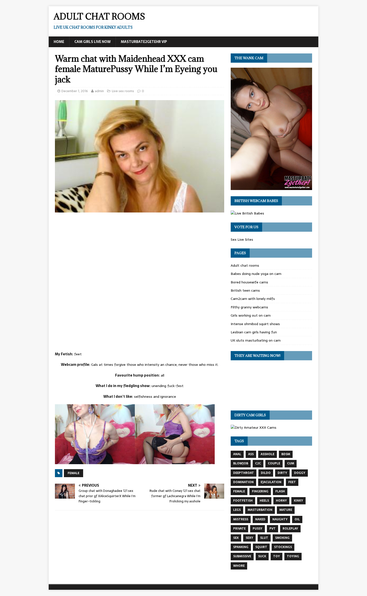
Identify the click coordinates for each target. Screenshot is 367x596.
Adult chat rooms (245, 265)
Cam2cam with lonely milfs (253, 298)
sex (236, 537)
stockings (283, 547)
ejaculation (271, 482)
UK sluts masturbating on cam (256, 340)
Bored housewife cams (249, 282)
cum (290, 463)
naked (260, 519)
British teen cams (245, 290)
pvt (272, 528)
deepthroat (243, 472)
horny (281, 500)
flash (280, 491)
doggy (299, 472)
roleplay (290, 528)
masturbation (260, 509)
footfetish (243, 500)
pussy (257, 528)
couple (274, 463)
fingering (260, 491)
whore (239, 565)
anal (237, 454)
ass (251, 454)
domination (243, 482)
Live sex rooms (123, 91)
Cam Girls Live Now (92, 41)
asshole (267, 454)
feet (292, 482)
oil (297, 519)
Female (73, 473)
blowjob (240, 463)
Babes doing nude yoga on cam (256, 273)
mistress (240, 519)
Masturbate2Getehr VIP (144, 41)
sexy (249, 537)
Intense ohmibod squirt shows (255, 324)
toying (293, 556)
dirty (282, 472)
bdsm (285, 454)
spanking (240, 547)
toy (276, 556)
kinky (298, 500)
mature (285, 509)
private (239, 528)
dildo (266, 472)
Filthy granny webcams (249, 307)
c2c (258, 463)
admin (99, 91)
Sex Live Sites (242, 239)
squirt (261, 547)
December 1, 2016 (74, 91)
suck (262, 556)
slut (264, 537)
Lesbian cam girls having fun (254, 332)
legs (237, 509)
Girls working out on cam (251, 315)
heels (264, 500)
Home (59, 41)
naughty (280, 519)
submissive (242, 556)
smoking (282, 537)
